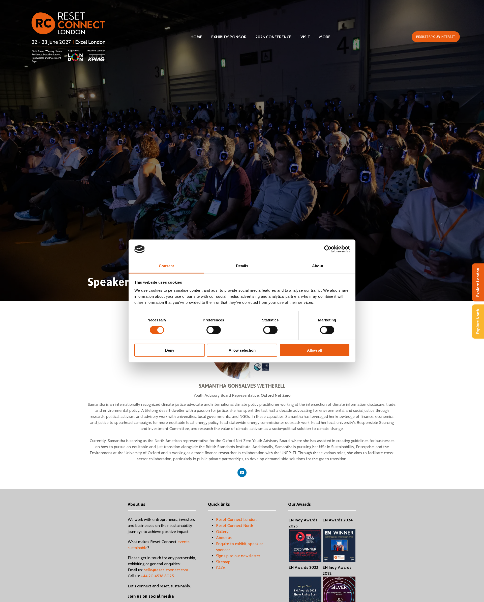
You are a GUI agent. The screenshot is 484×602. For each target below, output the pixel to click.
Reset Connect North (234, 525)
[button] (436, 36)
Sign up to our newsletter (238, 555)
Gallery (222, 531)
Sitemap (223, 561)
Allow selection (242, 350)
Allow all (314, 350)
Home (196, 37)
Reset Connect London (236, 519)
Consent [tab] (166, 266)
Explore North (477, 321)
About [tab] (317, 266)
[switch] (213, 330)
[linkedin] (242, 472)
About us (224, 537)
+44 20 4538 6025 (157, 576)
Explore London (477, 282)
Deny (169, 350)
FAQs (221, 567)
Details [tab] (242, 266)
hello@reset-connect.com (166, 569)
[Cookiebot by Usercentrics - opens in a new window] (328, 249)
